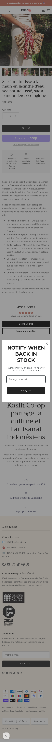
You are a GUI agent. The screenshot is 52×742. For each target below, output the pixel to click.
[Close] (46, 343)
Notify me (26, 390)
